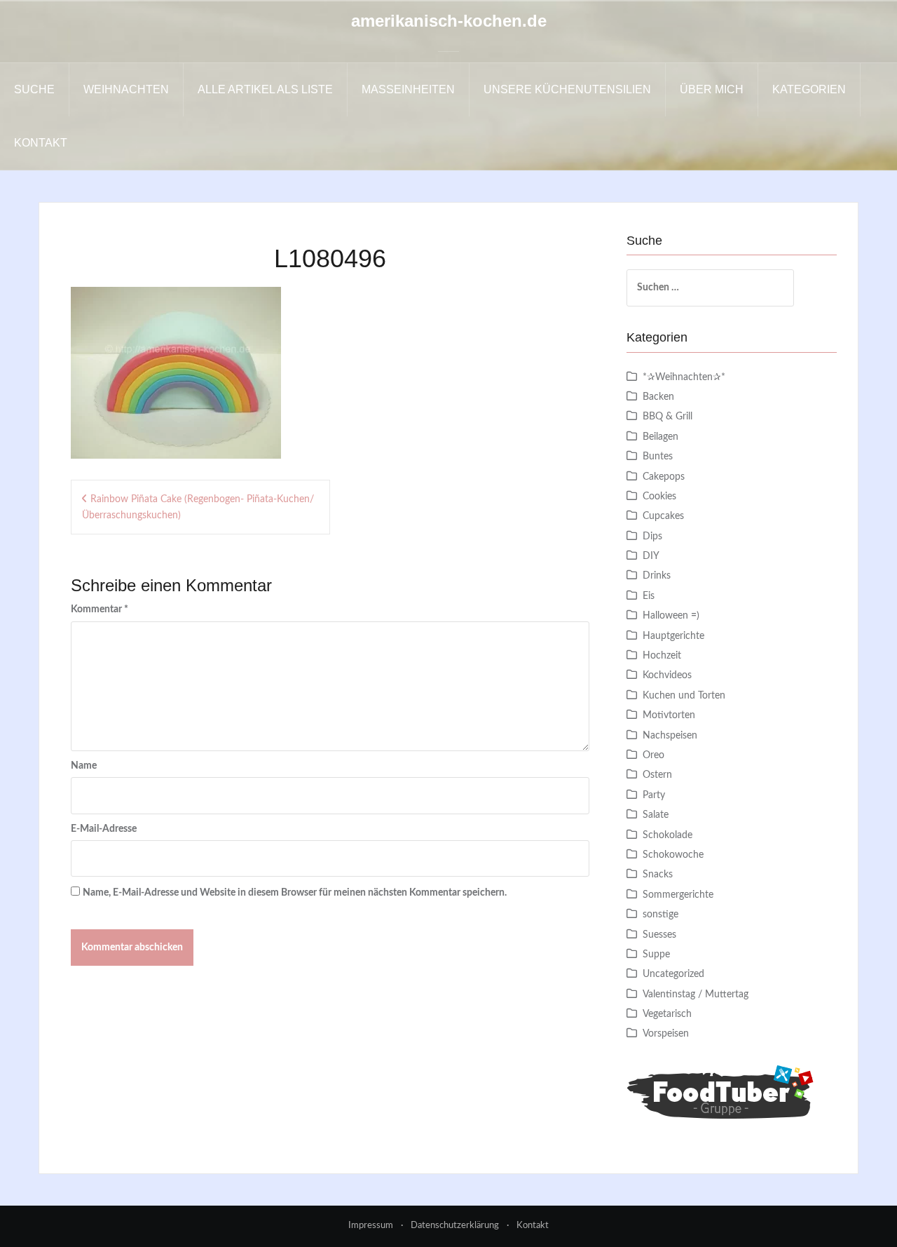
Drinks (657, 576)
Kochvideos (667, 675)
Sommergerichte (678, 895)
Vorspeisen (666, 1034)
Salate (656, 815)
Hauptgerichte (673, 636)
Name (84, 766)
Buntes (658, 456)
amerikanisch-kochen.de (449, 20)
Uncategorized (673, 974)
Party (654, 795)
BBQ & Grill (667, 417)
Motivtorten (669, 715)
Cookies (659, 496)
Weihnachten (126, 89)
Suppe (656, 954)
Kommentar (99, 609)
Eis (649, 596)
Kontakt (40, 143)
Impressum (370, 1225)
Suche (34, 89)
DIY (651, 556)
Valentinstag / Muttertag (695, 994)
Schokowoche (673, 855)
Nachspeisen (670, 736)
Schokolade (667, 835)
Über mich (712, 89)
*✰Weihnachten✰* (684, 377)
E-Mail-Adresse (104, 829)
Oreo (653, 755)
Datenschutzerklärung (455, 1225)
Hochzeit (662, 656)
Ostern (657, 775)
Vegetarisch (667, 1014)
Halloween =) (671, 616)
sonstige (660, 914)
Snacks (658, 874)
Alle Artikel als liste (265, 89)
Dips (652, 536)
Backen (658, 397)
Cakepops (664, 477)
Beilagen (660, 437)
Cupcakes (663, 516)
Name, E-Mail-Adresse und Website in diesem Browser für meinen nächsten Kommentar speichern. (295, 893)
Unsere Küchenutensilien (567, 89)
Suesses (659, 935)
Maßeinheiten (408, 89)
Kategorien (809, 89)
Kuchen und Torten (684, 696)
